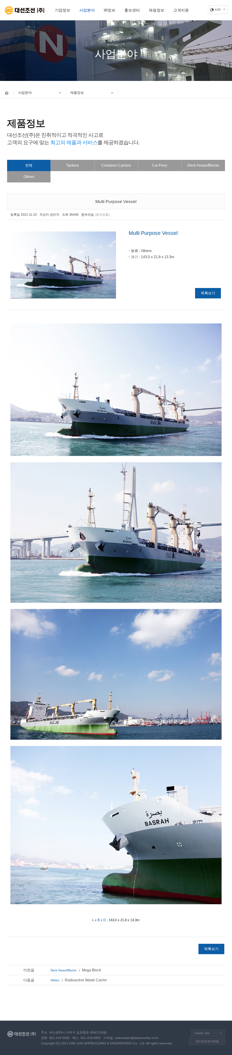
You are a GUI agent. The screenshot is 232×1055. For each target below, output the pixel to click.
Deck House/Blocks (203, 165)
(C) (58, 1043)
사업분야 (87, 10)
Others (29, 177)
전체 (28, 165)
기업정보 (62, 10)
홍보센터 (132, 10)
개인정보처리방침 (207, 1041)
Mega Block (76, 970)
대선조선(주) (24, 10)
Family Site (202, 1033)
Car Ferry (159, 165)
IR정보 (109, 10)
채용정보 (156, 10)
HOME (6, 92)
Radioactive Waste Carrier (79, 980)
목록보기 (208, 293)
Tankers (72, 165)
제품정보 (77, 92)
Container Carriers (116, 165)
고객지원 (181, 10)
